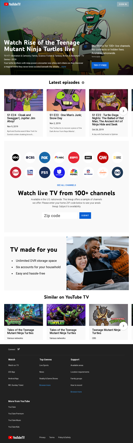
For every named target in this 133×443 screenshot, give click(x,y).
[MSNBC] (73, 172)
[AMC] (88, 157)
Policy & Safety (64, 437)
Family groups (76, 379)
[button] (123, 111)
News (41, 372)
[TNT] (117, 172)
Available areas (77, 365)
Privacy (42, 437)
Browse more (45, 385)
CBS (94, 338)
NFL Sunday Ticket (15, 385)
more (63, 66)
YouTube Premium (16, 414)
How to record (76, 385)
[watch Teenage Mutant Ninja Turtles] (108, 315)
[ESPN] (73, 157)
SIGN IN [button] (123, 4)
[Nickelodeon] (103, 172)
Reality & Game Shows (48, 379)
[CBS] (30, 157)
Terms (52, 437)
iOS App (11, 372)
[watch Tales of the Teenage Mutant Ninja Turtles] (23, 315)
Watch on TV (13, 365)
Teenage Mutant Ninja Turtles (106, 331)
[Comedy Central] (117, 157)
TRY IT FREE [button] (100, 65)
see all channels (66, 185)
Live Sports (44, 365)
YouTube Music (14, 420)
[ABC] (15, 157)
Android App (13, 379)
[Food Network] (15, 172)
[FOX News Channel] (30, 172)
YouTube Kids (13, 427)
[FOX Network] (44, 157)
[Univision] (59, 172)
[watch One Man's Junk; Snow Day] (66, 100)
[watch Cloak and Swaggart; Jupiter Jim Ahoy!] (23, 100)
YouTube (12, 407)
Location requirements (80, 372)
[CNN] (103, 157)
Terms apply (96, 57)
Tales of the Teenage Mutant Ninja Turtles (20, 331)
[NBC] (59, 157)
